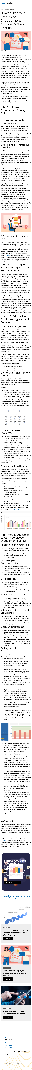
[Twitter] (6, 1063)
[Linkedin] (10, 1063)
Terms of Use (8, 1045)
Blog (4, 968)
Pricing (6, 1044)
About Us (7, 1042)
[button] (30, 3)
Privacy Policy (8, 1047)
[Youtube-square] (21, 1063)
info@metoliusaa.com (11, 1056)
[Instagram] (14, 1063)
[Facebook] (17, 1063)
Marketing (8, 968)
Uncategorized (6, 927)
